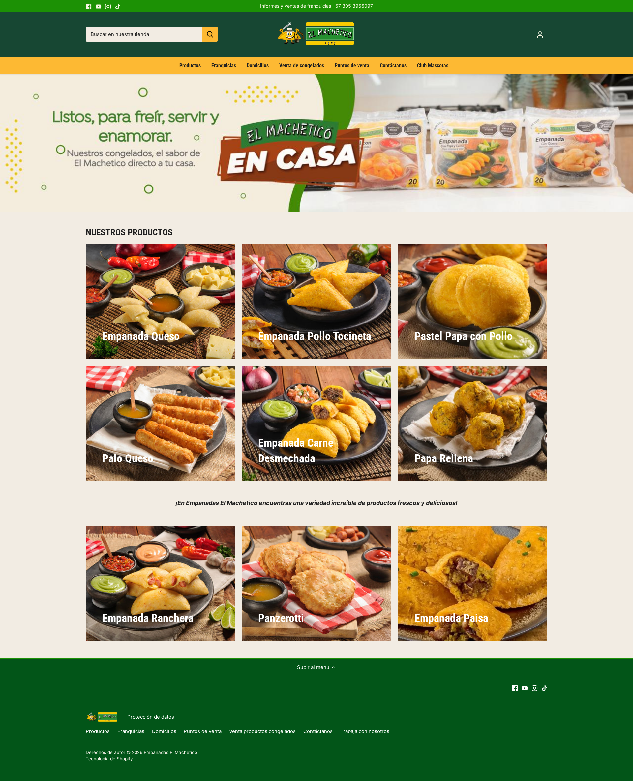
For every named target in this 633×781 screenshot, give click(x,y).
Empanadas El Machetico (170, 752)
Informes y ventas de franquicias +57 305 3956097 (316, 6)
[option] (316, 143)
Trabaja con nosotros (364, 731)
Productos (98, 731)
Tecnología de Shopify (109, 758)
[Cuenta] (540, 34)
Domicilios (164, 731)
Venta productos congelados (262, 731)
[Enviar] (210, 34)
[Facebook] (88, 5)
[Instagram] (108, 5)
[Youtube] (98, 5)
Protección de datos (150, 717)
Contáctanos (318, 731)
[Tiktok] (118, 5)
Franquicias (130, 731)
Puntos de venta (203, 731)
